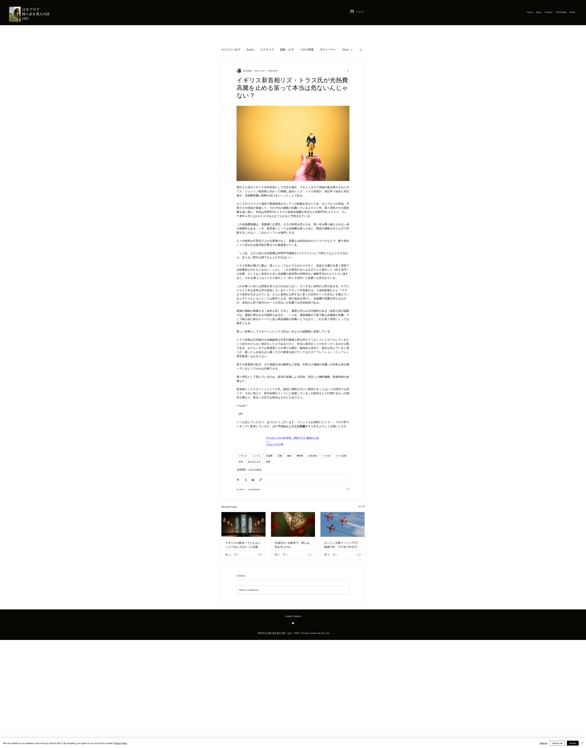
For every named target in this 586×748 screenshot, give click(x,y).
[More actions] (347, 70)
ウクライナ (267, 49)
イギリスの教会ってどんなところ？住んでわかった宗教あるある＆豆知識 (243, 545)
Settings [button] (543, 743)
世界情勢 (241, 469)
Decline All (557, 743)
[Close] (582, 743)
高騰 (280, 455)
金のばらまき (254, 461)
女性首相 (312, 455)
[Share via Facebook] (238, 479)
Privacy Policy (120, 743)
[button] (360, 49)
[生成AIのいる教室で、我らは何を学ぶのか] (293, 524)
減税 (289, 455)
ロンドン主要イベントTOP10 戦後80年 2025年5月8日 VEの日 (342, 545)
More (345, 49)
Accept (573, 743)
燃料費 (300, 455)
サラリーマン (328, 49)
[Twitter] (293, 623)
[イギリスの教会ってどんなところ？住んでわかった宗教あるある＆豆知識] (243, 524)
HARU (25, 18)
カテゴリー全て (231, 49)
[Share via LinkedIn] (252, 479)
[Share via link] (260, 479)
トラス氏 (326, 455)
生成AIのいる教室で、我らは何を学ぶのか (292, 545)
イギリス (243, 455)
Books (250, 49)
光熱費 (269, 455)
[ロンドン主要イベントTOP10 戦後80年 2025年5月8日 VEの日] (342, 524)
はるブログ (32, 8)
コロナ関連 (307, 49)
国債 (268, 461)
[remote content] (293, 441)
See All (361, 506)
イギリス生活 (254, 469)
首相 (241, 461)
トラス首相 (341, 455)
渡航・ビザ (287, 49)
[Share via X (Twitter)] (245, 479)
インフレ (256, 455)
